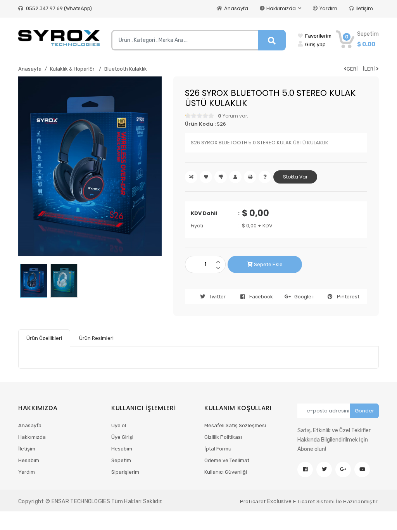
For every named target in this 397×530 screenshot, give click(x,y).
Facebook (261, 297)
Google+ (304, 297)
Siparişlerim (125, 472)
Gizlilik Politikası (223, 437)
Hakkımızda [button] (281, 8)
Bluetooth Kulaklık (125, 69)
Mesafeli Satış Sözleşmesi (235, 425)
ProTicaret (253, 501)
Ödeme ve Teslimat (226, 460)
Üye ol (118, 425)
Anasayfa (236, 8)
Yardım (328, 8)
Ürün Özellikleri (44, 338)
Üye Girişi (122, 437)
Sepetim (121, 460)
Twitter (217, 297)
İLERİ (369, 69)
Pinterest (348, 297)
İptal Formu (217, 449)
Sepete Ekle (268, 264)
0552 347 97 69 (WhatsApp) (58, 8)
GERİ (352, 69)
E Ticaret (304, 501)
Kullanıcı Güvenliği (225, 472)
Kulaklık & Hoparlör (73, 69)
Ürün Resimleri (96, 338)
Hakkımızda (32, 437)
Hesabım (28, 460)
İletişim (364, 8)
